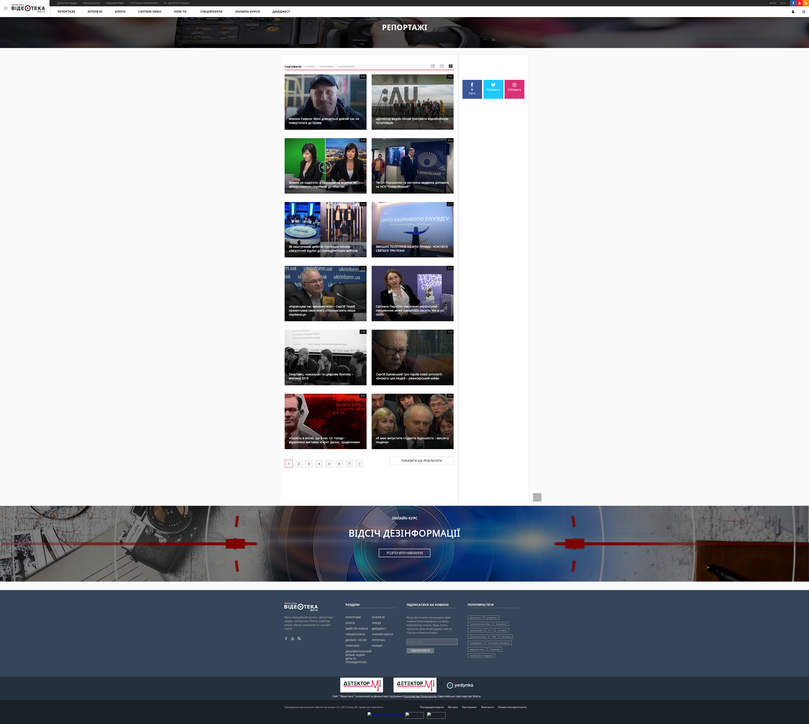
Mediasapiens (91, 3)
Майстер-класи (357, 628)
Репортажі (66, 11)
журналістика (477, 649)
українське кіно (478, 636)
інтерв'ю (502, 630)
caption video (149, 11)
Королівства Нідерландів (419, 696)
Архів (772, 3)
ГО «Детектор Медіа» (177, 3)
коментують (347, 66)
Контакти (487, 707)
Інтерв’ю (95, 11)
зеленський (476, 630)
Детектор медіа (67, 3)
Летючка (378, 640)
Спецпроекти (211, 11)
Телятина (352, 646)
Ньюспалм (475, 617)
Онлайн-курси (247, 11)
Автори (453, 707)
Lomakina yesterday (480, 623)
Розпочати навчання (405, 553)
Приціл (377, 646)
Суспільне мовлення (143, 3)
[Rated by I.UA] (414, 717)
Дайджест (281, 11)
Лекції (376, 623)
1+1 (490, 630)
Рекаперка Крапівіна (498, 642)
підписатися (420, 650)
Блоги (120, 11)
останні (310, 66)
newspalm (501, 623)
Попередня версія (432, 707)
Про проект (469, 707)
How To (180, 11)
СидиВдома (476, 642)
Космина (506, 636)
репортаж (492, 617)
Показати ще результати (421, 461)
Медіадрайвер (115, 3)
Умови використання (512, 707)
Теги (783, 3)
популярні (327, 66)
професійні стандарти (481, 655)
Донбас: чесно (356, 640)
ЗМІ (494, 636)
